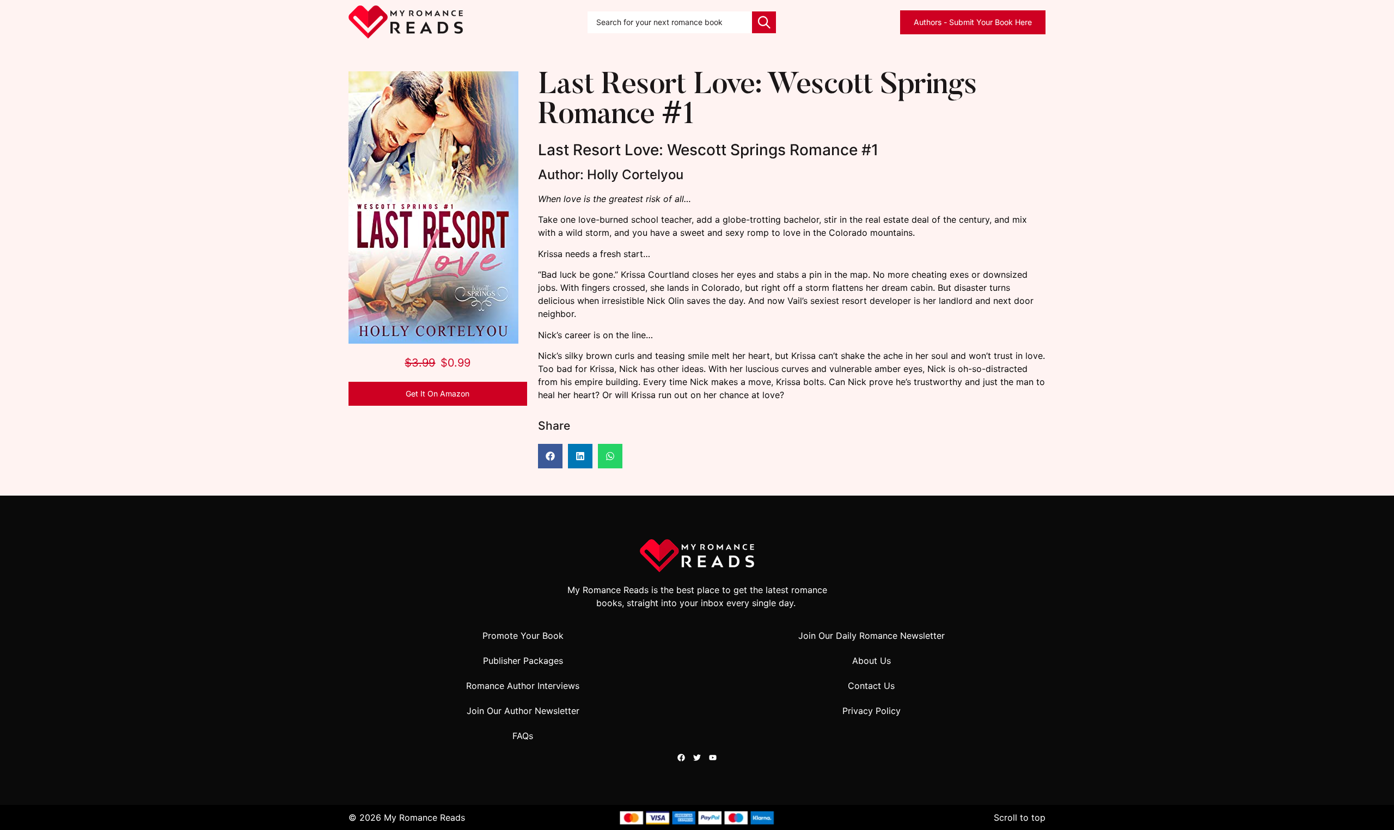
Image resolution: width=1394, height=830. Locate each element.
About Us (871, 660)
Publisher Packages (523, 660)
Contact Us (871, 685)
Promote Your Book (523, 635)
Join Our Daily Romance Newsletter (871, 635)
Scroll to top (1020, 817)
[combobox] (670, 22)
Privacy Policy (871, 710)
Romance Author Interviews (522, 685)
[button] (550, 456)
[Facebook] (681, 757)
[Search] (764, 22)
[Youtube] (713, 757)
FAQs (522, 735)
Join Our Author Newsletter (523, 710)
